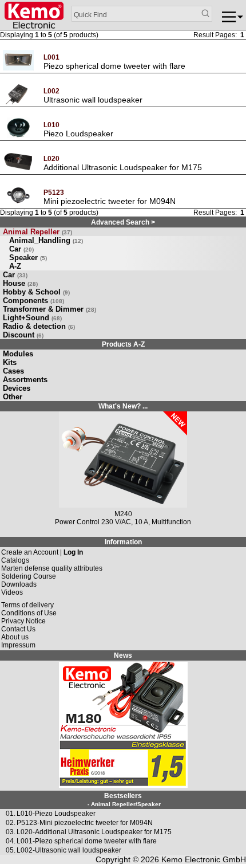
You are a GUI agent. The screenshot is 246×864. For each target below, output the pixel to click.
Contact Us (18, 629)
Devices (16, 388)
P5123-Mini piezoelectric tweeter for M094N (85, 823)
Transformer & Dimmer (49, 309)
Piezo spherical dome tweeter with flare (114, 65)
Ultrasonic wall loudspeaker (92, 99)
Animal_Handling (46, 240)
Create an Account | (42, 552)
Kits (10, 362)
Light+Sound (32, 317)
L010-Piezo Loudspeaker (56, 814)
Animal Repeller (37, 231)
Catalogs (15, 560)
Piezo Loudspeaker (78, 133)
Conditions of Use (29, 613)
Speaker (28, 257)
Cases (13, 371)
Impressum (18, 645)
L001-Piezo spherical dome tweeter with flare (87, 841)
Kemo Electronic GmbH (203, 859)
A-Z (15, 266)
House (20, 283)
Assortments (25, 379)
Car (21, 249)
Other (12, 396)
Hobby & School (36, 292)
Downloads (19, 584)
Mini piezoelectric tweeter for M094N (109, 201)
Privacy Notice (23, 621)
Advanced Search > (123, 222)
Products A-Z (123, 344)
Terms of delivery (27, 605)
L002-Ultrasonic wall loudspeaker (69, 850)
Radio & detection (39, 326)
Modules (18, 353)
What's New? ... (123, 406)
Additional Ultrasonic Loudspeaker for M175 (122, 167)
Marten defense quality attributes (51, 568)
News (123, 655)
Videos (12, 592)
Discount (23, 335)
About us (15, 637)
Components (33, 300)
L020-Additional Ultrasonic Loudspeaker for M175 (94, 832)
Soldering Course (28, 576)
